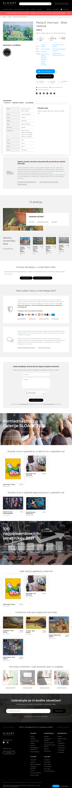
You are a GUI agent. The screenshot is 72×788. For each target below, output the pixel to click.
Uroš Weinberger (49, 771)
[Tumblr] (54, 93)
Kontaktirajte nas (22, 184)
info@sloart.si (50, 333)
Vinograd (43, 64)
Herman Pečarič (43, 45)
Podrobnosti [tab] (7, 102)
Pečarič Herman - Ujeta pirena (36, 503)
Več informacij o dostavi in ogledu (48, 181)
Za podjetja (61, 752)
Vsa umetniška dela (8, 248)
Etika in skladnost (35, 772)
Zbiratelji (49, 9)
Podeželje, (44, 57)
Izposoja (32, 738)
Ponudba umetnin (7, 9)
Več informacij (64, 786)
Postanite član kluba (42, 278)
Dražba (32, 743)
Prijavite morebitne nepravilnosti (26, 347)
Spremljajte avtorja (42, 221)
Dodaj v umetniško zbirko (56, 87)
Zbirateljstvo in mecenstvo (34, 748)
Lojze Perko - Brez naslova (13, 622)
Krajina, (43, 49)
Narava (48, 49)
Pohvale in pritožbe (33, 767)
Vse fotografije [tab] (29, 102)
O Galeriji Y (47, 760)
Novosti (60, 736)
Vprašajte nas (36, 400)
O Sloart (39, 9)
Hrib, (42, 59)
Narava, (43, 54)
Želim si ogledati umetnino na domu (27, 181)
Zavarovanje (55, 318)
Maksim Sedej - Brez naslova (59, 624)
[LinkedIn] (44, 93)
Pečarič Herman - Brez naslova (25, 241)
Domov (4, 16)
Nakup (32, 736)
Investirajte (61, 750)
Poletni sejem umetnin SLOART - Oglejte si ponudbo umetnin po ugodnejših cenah (36, 13)
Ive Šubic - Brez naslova (36, 622)
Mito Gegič (47, 769)
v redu (56, 786)
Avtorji (9, 16)
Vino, (45, 59)
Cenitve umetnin (49, 742)
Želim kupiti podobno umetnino (59, 49)
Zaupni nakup (34, 741)
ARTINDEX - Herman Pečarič (58, 45)
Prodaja (27, 9)
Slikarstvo (44, 51)
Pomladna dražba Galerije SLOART (17, 438)
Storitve (33, 9)
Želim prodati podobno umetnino (58, 54)
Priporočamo (61, 747)
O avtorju (31, 221)
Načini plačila (32, 318)
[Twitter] (40, 93)
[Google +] (47, 93)
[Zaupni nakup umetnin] (44, 677)
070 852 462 (28, 334)
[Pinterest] (51, 93)
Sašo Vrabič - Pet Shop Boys (36, 464)
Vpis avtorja (47, 751)
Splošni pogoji (34, 775)
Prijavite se (26, 278)
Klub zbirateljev (34, 751)
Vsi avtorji (54, 221)
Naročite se (59, 711)
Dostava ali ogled (44, 318)
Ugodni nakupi (62, 738)
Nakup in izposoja (18, 9)
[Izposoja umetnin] (27, 677)
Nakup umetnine (22, 318)
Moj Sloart (56, 9)
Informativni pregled (47, 739)
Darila (59, 741)
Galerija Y (9, 752)
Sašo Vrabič (47, 762)
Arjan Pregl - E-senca (13, 469)
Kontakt (32, 762)
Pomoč (32, 770)
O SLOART (33, 760)
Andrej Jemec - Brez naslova (13, 647)
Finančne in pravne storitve (49, 745)
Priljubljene (61, 743)
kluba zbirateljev (50, 174)
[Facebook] (37, 93)
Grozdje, (43, 61)
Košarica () (66, 9)
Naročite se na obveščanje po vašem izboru (36, 716)
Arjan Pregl (47, 764)
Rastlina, (43, 55)
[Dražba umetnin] (61, 677)
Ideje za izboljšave (35, 764)
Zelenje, (43, 63)
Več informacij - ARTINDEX (14, 558)
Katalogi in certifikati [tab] (18, 102)
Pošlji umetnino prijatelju (43, 89)
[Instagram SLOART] (7, 742)
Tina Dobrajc (47, 766)
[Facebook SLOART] (3, 742)
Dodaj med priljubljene (42, 87)
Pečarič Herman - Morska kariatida (13, 503)
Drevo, (47, 54)
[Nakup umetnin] (10, 677)
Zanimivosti (61, 745)
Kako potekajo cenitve (44, 347)
